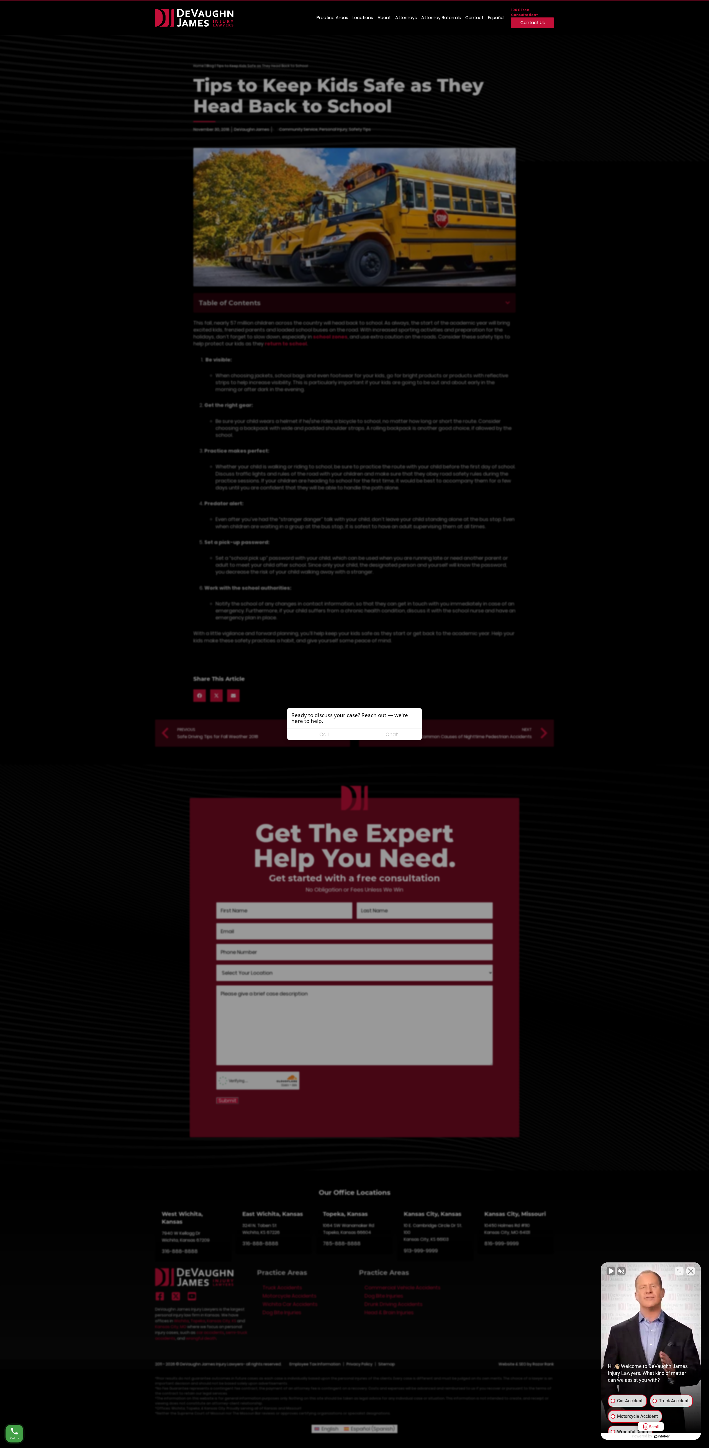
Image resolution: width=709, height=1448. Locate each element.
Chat (392, 734)
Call (324, 734)
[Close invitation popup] (416, 714)
